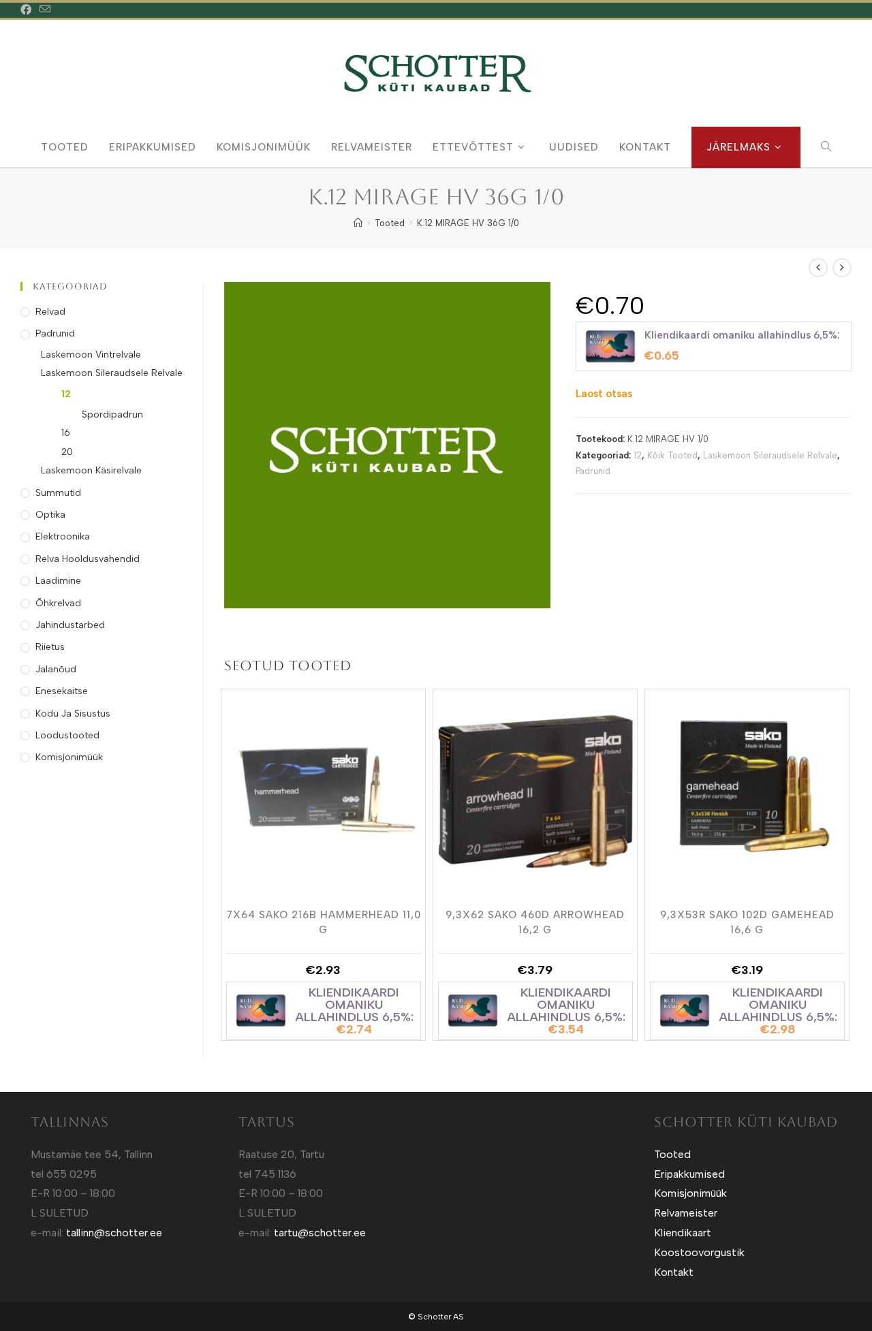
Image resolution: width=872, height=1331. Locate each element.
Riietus (50, 647)
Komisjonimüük (69, 757)
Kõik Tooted (672, 455)
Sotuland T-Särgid (463, 1143)
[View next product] (842, 267)
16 (65, 433)
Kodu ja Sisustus (72, 713)
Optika (50, 514)
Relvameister (685, 1212)
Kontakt (674, 1272)
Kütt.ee (452, 1124)
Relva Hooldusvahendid (87, 559)
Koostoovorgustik (699, 1252)
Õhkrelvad (58, 603)
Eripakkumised (689, 1174)
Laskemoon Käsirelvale (91, 470)
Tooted (672, 1154)
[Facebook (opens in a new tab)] (27, 10)
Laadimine (58, 580)
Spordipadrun (112, 414)
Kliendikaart (682, 1232)
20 (67, 452)
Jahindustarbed (70, 625)
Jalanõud (55, 669)
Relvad (50, 311)
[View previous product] (818, 267)
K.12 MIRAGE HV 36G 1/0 (468, 223)
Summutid (58, 493)
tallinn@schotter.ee (114, 1232)
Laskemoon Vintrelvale (91, 354)
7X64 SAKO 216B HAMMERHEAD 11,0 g (323, 922)
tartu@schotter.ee (320, 1232)
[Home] (358, 223)
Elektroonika (62, 536)
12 (638, 455)
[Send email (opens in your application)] (44, 10)
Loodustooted (67, 735)
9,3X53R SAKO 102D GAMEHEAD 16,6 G (747, 922)
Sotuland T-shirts (462, 1162)
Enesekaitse (61, 691)
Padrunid (593, 471)
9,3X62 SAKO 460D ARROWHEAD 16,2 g (535, 922)
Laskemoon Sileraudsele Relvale (770, 455)
